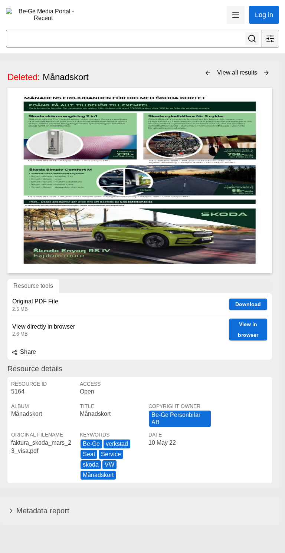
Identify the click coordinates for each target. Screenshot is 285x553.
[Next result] (266, 73)
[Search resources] (252, 38)
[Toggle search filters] (270, 38)
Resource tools (33, 286)
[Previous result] (207, 73)
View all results (238, 72)
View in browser (248, 329)
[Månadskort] (139, 180)
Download (248, 304)
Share (27, 352)
